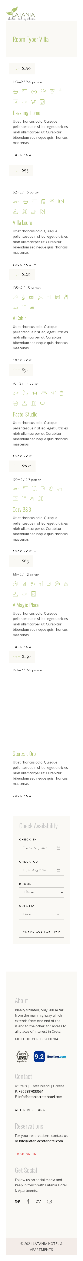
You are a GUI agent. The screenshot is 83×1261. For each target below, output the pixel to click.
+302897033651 (31, 1091)
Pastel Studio (25, 414)
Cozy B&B (22, 509)
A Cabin (20, 318)
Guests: (26, 906)
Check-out (30, 861)
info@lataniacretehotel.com (40, 1096)
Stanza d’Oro (24, 753)
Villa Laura (22, 222)
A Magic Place (26, 605)
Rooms (25, 884)
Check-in (28, 839)
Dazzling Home (26, 113)
